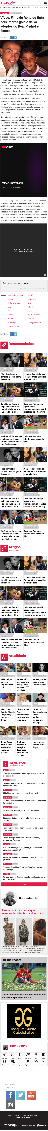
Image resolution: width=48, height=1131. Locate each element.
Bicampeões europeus (15, 295)
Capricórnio (28, 1065)
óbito (19, 673)
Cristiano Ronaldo (14, 303)
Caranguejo (28, 1058)
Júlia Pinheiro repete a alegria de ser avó (6, 683)
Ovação (10, 319)
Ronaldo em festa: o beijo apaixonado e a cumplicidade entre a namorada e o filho (10, 408)
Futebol (30, 307)
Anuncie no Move (23, 1118)
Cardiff (30, 295)
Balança (4, 1065)
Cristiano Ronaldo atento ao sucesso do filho (34, 439)
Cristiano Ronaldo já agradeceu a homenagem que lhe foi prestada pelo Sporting (35, 408)
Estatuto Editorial (30, 1115)
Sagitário (20, 1065)
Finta (9, 307)
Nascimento (5, 703)
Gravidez (4, 736)
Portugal (31, 319)
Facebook (12, 37)
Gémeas (4, 673)
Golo (9, 311)
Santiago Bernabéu (34, 323)
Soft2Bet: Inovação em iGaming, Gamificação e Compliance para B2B (22, 849)
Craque (10, 299)
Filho (29, 303)
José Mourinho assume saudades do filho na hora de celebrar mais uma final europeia (11, 440)
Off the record (12, 960)
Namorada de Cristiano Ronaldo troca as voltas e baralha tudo (35, 377)
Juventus (11, 315)
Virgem (43, 1058)
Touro (12, 1058)
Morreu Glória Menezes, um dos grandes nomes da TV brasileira (23, 684)
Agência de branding (41, 1125)
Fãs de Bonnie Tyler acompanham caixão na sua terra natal (23, 714)
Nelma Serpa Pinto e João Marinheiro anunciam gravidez (6, 747)
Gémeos (20, 1058)
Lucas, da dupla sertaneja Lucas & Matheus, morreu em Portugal (39, 716)
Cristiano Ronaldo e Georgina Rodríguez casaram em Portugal (22, 748)
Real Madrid (12, 323)
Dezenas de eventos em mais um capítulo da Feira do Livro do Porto (24, 784)
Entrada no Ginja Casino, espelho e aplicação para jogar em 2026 (24, 878)
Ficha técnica (13, 1115)
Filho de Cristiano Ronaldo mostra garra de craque (10, 377)
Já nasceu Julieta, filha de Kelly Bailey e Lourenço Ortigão (7, 714)
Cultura (28, 7)
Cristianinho (32, 299)
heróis (30, 311)
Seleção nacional (14, 327)
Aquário (36, 1065)
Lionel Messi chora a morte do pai (39, 745)
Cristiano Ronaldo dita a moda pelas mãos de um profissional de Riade (23, 774)
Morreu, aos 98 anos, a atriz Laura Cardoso (39, 682)
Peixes (43, 1065)
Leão (35, 1058)
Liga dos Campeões (34, 315)
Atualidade (5, 13)
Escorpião (12, 1065)
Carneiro (4, 1058)
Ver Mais (23, 884)
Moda (5, 770)
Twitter (15, 37)
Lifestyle (6, 844)
